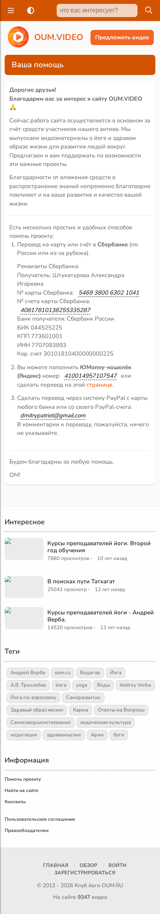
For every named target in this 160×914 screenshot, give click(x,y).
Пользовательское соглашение (40, 819)
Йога (116, 672)
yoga (81, 685)
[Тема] (29, 10)
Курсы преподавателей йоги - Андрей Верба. (100, 616)
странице (99, 385)
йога (61, 685)
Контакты (15, 802)
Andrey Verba (135, 685)
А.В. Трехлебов (28, 685)
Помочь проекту (23, 779)
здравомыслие (64, 734)
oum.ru (62, 672)
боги (118, 734)
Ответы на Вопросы (121, 709)
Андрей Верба (27, 672)
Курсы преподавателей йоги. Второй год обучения (99, 546)
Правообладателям (27, 830)
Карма (80, 709)
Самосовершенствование (40, 722)
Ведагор (90, 672)
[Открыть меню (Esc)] (9, 10)
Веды (103, 685)
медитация (23, 734)
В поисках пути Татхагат (81, 581)
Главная (55, 865)
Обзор (88, 865)
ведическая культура (105, 722)
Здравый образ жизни (36, 709)
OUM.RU (112, 885)
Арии (97, 734)
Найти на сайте (21, 790)
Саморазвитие (83, 697)
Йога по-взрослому (33, 697)
